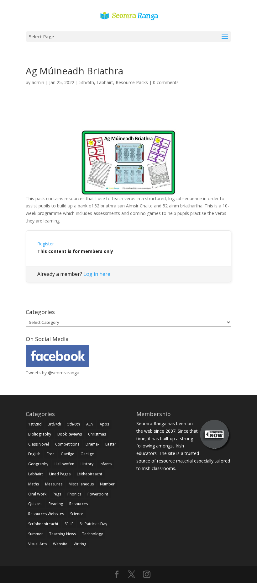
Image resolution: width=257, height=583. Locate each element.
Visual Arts (37, 544)
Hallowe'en (64, 464)
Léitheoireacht (89, 474)
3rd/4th (54, 424)
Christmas (97, 434)
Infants (106, 464)
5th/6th (86, 82)
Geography (38, 464)
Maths (33, 484)
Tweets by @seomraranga (52, 373)
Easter (110, 444)
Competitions (67, 444)
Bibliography (39, 434)
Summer (35, 534)
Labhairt (105, 82)
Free (51, 454)
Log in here (96, 273)
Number (107, 484)
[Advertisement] (128, 114)
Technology (92, 534)
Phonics (74, 494)
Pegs (57, 494)
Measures (53, 484)
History (87, 464)
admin (38, 82)
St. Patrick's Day (93, 524)
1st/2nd (35, 424)
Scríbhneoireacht (43, 524)
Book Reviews (69, 434)
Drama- (92, 444)
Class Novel (38, 444)
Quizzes (35, 503)
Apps (104, 424)
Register (45, 244)
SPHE (69, 524)
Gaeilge (67, 454)
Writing (80, 544)
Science (76, 513)
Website (60, 544)
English (34, 454)
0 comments (166, 82)
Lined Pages (60, 474)
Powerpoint (97, 494)
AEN (89, 424)
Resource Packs (132, 82)
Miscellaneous (81, 484)
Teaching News (62, 534)
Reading (56, 503)
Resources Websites (46, 513)
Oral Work (37, 494)
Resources (78, 503)
